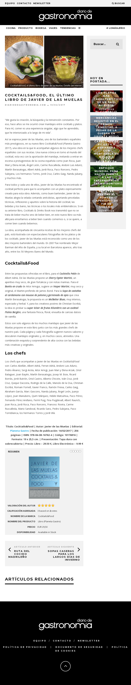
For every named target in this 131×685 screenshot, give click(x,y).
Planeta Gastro (19, 430)
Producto (25, 28)
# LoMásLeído (115, 28)
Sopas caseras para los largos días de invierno (64, 555)
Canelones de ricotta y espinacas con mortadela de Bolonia (106, 149)
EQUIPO (10, 3)
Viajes (53, 28)
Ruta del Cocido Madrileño (19, 554)
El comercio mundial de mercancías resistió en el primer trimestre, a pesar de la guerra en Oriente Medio (106, 124)
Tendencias (68, 28)
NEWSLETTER (41, 3)
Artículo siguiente (61, 547)
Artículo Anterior (27, 547)
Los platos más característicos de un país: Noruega (109, 99)
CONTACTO (24, 3)
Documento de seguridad (79, 647)
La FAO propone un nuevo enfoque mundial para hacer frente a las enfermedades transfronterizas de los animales (110, 174)
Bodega (40, 28)
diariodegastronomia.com (25, 105)
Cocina (11, 28)
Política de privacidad (25, 647)
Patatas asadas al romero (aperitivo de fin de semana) (106, 199)
